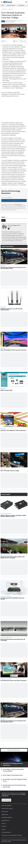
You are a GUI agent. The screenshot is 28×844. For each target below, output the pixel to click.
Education (10, 9)
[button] (2, 2)
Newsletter (24, 41)
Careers (3, 829)
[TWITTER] (9, 229)
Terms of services (17, 204)
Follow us (16, 41)
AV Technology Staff (11, 20)
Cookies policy (5, 814)
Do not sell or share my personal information (12, 835)
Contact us (4, 826)
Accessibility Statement (7, 817)
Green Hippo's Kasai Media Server (13, 775)
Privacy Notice (19, 205)
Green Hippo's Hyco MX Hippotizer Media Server (15, 780)
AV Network (19, 20)
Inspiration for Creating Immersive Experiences (13, 764)
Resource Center (11, 5)
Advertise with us (6, 820)
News (3, 21)
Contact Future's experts (7, 808)
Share (5, 41)
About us (4, 823)
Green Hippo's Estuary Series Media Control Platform (13, 770)
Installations (4, 9)
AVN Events (21, 5)
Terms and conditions (7, 805)
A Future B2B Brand (6, 832)
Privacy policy (5, 811)
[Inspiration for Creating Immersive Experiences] (14, 759)
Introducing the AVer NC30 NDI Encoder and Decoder (14, 786)
